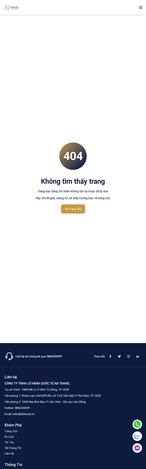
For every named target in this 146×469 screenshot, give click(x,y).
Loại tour (92, 212)
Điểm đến (55, 198)
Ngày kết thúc (57, 212)
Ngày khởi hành (96, 198)
